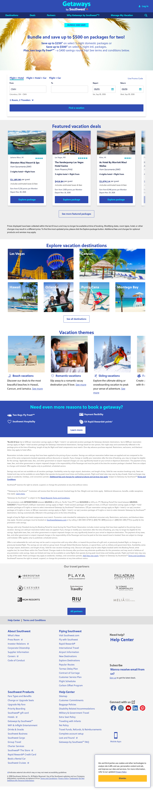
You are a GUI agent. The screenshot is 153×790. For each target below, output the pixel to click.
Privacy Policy (63, 778)
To (52, 83)
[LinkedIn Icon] (135, 708)
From (12, 83)
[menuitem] (15, 15)
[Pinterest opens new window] (142, 708)
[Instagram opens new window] (121, 708)
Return (123, 83)
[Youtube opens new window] (128, 708)
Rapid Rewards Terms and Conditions (55, 498)
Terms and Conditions (136, 556)
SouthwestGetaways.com (56, 520)
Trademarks (73, 778)
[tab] (17, 78)
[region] (123, 771)
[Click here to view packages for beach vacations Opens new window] (26, 354)
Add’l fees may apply (91, 556)
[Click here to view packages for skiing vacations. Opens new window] (112, 354)
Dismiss (122, 778)
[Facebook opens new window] (113, 708)
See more (37, 388)
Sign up (113, 678)
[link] (27, 199)
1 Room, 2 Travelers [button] (20, 100)
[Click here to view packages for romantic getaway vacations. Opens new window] (69, 354)
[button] (76, 6)
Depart (95, 83)
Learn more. (20, 494)
